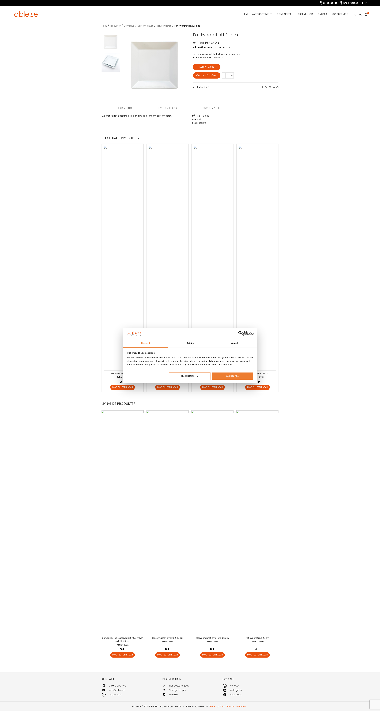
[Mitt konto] (360, 14)
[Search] (354, 14)
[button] (122, 387)
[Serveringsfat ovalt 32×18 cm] (168, 521)
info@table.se (350, 3)
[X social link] (266, 87)
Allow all (232, 376)
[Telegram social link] (277, 87)
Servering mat (145, 25)
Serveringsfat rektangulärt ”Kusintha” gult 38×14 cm (122, 639)
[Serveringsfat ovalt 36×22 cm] (212, 521)
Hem (104, 25)
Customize (187, 376)
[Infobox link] (129, 686)
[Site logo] (25, 13)
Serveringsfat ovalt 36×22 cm (212, 637)
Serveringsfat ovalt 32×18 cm (167, 637)
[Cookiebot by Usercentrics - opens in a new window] (241, 333)
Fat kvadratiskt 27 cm (257, 373)
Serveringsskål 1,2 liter (122, 373)
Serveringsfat (163, 25)
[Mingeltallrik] (167, 257)
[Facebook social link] (362, 3)
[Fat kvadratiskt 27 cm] (257, 257)
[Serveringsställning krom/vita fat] (212, 257)
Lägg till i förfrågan (206, 75)
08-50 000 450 (330, 3)
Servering (129, 25)
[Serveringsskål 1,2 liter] (122, 257)
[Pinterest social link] (270, 87)
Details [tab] (190, 343)
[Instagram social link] (366, 3)
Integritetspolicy (240, 706)
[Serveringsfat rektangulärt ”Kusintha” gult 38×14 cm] (123, 521)
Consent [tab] (145, 343)
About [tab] (234, 343)
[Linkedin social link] (274, 87)
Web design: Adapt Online (220, 706)
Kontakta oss (207, 66)
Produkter (115, 25)
